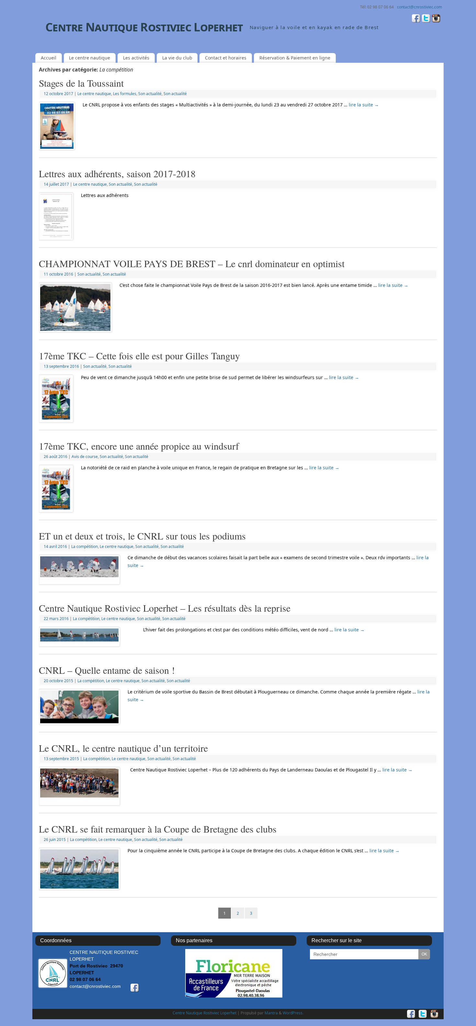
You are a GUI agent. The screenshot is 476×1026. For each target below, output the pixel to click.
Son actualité (150, 93)
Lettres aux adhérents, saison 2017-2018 (117, 173)
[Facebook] (416, 19)
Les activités (136, 58)
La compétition (84, 546)
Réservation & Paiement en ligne (294, 58)
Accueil (48, 58)
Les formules (124, 93)
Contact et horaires (225, 58)
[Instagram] (436, 19)
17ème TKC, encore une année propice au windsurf (139, 445)
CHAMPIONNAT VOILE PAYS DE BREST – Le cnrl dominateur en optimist (192, 263)
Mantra (271, 1013)
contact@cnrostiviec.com (419, 7)
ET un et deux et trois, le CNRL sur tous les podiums (142, 535)
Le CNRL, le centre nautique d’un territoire (123, 747)
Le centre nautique (89, 58)
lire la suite (364, 105)
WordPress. (293, 1013)
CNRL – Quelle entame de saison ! (107, 669)
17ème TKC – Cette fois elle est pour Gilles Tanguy (139, 355)
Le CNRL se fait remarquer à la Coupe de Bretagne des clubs (158, 828)
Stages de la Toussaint (81, 82)
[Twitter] (426, 19)
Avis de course (85, 456)
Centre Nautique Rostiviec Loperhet (144, 27)
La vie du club (177, 58)
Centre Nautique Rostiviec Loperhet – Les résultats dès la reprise (164, 607)
